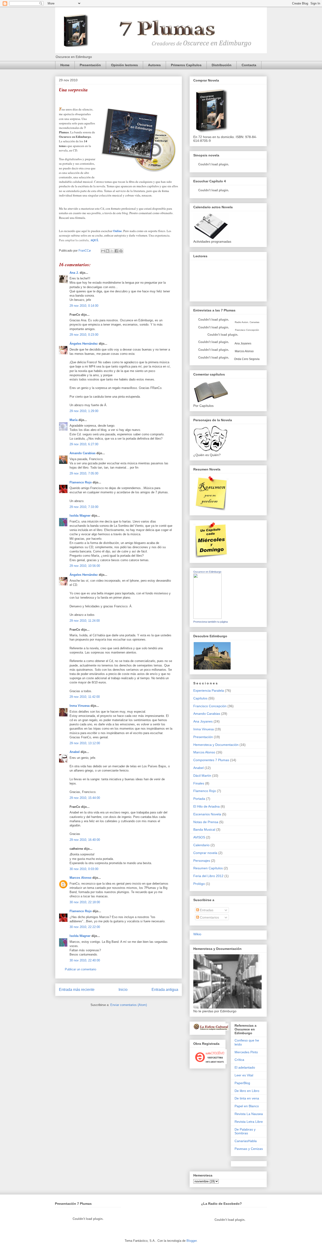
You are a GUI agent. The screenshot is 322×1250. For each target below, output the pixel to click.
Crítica (239, 1060)
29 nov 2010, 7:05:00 (84, 473)
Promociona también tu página (210, 621)
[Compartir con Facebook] (116, 251)
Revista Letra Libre (249, 1121)
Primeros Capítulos (186, 65)
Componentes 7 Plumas (211, 760)
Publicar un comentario (80, 969)
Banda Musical (204, 829)
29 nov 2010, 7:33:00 (84, 507)
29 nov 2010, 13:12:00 (85, 743)
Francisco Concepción (210, 706)
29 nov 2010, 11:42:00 (85, 697)
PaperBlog (242, 1083)
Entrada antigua (165, 990)
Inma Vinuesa (80, 705)
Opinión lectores (124, 65)
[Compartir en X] (112, 251)
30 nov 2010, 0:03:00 (84, 869)
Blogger (191, 1240)
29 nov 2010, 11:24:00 (85, 620)
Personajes (201, 860)
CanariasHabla (246, 1141)
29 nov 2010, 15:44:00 (85, 798)
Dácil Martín (202, 775)
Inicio (123, 990)
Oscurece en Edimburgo (207, 571)
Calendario (201, 845)
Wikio (197, 934)
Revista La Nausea (249, 1114)
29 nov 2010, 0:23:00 (84, 334)
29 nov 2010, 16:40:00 (85, 840)
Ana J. (74, 272)
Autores (154, 65)
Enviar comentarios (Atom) (128, 1005)
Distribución (221, 65)
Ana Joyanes (242, 343)
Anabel (75, 752)
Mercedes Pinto (246, 1052)
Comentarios (209, 917)
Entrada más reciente (77, 990)
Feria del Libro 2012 (208, 876)
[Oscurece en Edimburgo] (207, 618)
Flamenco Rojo (81, 482)
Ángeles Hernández (84, 343)
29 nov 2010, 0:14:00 (84, 305)
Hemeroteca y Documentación (216, 745)
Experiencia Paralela (208, 690)
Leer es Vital (244, 1075)
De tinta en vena (247, 1098)
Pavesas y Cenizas (249, 1149)
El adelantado (245, 1067)
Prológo (199, 884)
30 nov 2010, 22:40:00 (85, 960)
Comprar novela (205, 853)
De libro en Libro (247, 1091)
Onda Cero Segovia (247, 359)
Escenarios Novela (207, 814)
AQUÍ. (94, 240)
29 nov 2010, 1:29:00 (84, 411)
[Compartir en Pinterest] (121, 251)
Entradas (206, 910)
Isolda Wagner (80, 515)
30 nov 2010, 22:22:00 (85, 927)
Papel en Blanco (247, 1106)
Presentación (90, 65)
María (74, 420)
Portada (199, 799)
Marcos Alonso (80, 877)
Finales (198, 783)
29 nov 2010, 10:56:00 (85, 566)
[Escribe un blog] (107, 251)
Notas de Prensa (205, 822)
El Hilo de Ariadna (206, 806)
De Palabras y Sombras (245, 1131)
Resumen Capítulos (208, 868)
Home (65, 65)
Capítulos (200, 698)
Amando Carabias (82, 453)
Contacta (249, 65)
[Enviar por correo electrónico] (103, 251)
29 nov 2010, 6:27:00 (84, 444)
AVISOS (199, 837)
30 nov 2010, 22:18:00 (85, 902)
